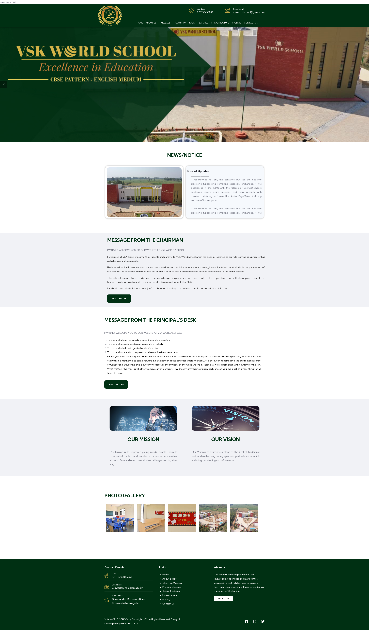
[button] (108, 530)
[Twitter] (262, 621)
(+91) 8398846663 (122, 576)
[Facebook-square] (246, 621)
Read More (119, 298)
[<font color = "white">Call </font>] (107, 576)
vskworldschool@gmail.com (127, 587)
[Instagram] (254, 621)
